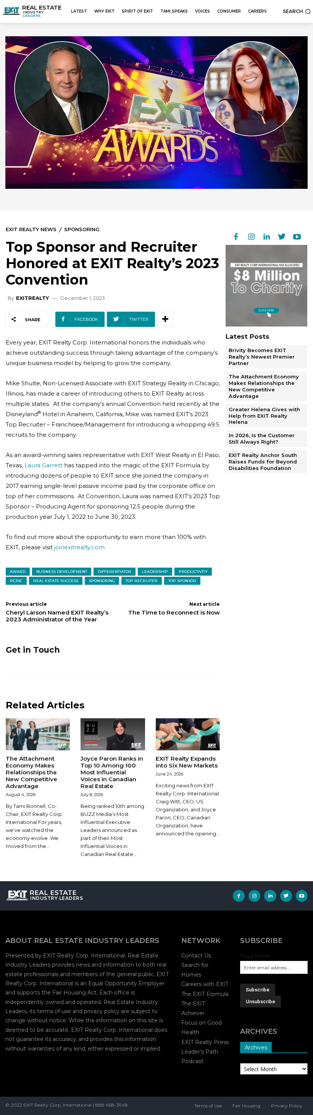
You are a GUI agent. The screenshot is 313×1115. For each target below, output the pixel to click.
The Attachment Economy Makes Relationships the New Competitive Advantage (31, 772)
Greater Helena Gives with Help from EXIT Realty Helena (264, 415)
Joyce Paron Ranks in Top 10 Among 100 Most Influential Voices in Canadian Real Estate (112, 772)
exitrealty (32, 298)
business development (61, 571)
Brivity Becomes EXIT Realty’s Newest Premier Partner (262, 356)
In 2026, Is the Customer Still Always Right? (262, 438)
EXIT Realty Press (205, 1042)
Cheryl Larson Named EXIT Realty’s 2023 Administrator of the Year (57, 616)
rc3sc (16, 580)
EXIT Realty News (31, 229)
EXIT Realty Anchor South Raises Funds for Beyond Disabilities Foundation (263, 461)
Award (18, 571)
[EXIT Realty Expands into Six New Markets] (188, 734)
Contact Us (196, 955)
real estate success (55, 580)
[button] (297, 11)
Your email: (256, 955)
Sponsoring (82, 229)
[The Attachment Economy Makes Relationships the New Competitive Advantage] (38, 734)
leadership (155, 571)
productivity (193, 571)
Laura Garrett (43, 465)
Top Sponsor (182, 580)
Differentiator (114, 571)
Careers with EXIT (204, 984)
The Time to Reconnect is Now (174, 612)
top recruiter (142, 580)
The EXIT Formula (205, 994)
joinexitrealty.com (79, 547)
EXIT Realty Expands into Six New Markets (187, 762)
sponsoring (102, 580)
